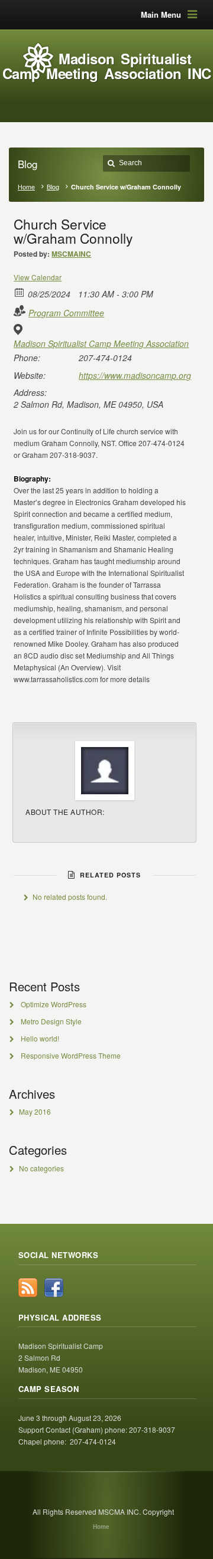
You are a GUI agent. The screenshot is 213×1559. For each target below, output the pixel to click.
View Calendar (38, 277)
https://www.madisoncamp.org (135, 375)
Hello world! (40, 1038)
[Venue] (20, 329)
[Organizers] (20, 310)
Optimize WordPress (53, 1004)
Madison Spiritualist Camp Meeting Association (101, 343)
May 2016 (35, 1111)
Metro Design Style (51, 1021)
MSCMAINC (71, 253)
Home (26, 186)
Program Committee (66, 313)
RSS (27, 1287)
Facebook (53, 1287)
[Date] (20, 291)
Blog (53, 186)
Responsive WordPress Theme (71, 1055)
